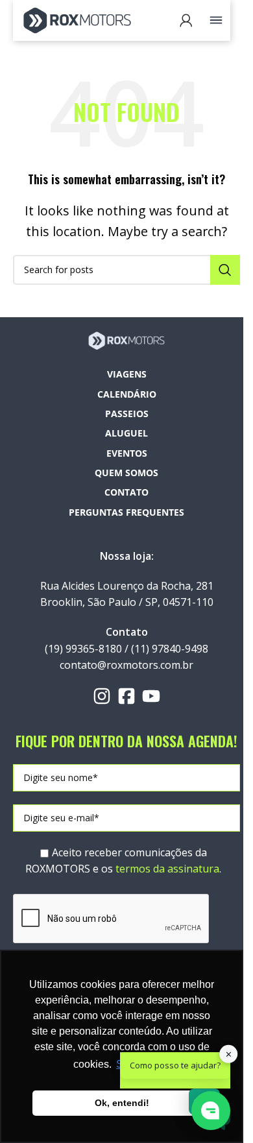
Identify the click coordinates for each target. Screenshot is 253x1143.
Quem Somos (126, 472)
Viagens (127, 374)
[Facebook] (126, 696)
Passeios (127, 413)
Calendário (126, 394)
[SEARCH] (225, 270)
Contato (126, 492)
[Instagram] (102, 696)
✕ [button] (228, 1054)
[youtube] (151, 696)
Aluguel (126, 433)
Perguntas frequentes (126, 512)
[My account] (186, 20)
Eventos (126, 453)
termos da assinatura (167, 868)
